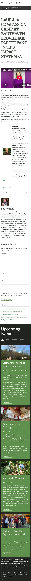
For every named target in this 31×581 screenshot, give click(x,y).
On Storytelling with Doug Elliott (9, 314)
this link (20, 563)
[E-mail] (4, 181)
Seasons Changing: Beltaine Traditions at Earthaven (14, 317)
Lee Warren (11, 61)
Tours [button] (3, 342)
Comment (4, 253)
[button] (2, 3)
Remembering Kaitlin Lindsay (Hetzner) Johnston (13, 309)
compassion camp (6, 187)
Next (27, 192)
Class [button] (7, 339)
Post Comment (7, 299)
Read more (7, 402)
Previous (5, 192)
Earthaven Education (14, 62)
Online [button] (21, 339)
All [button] (2, 339)
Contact (11, 576)
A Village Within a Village (7, 319)
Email (3, 280)
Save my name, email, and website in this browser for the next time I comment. (14, 294)
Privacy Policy (4, 576)
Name (3, 273)
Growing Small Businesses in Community (11, 311)
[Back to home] (15, 3)
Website (3, 287)
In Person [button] (14, 339)
